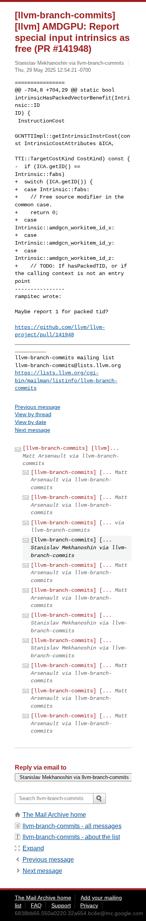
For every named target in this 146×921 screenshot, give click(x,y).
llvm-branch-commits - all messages (72, 826)
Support (61, 905)
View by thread (33, 414)
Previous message (37, 407)
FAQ (36, 905)
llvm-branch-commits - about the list (71, 837)
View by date (30, 422)
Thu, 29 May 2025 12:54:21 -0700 (53, 70)
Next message (32, 430)
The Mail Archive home (54, 814)
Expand (33, 848)
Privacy (89, 905)
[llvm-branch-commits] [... (71, 472)
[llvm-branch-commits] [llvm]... (71, 448)
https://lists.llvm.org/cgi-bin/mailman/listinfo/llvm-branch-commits (66, 380)
